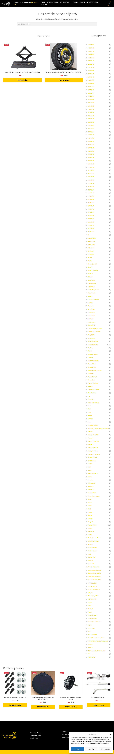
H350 (89, 412)
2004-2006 (91, 90)
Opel (89, 509)
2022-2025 (91, 231)
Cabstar (90, 277)
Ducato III (91, 373)
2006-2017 (91, 119)
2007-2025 (91, 138)
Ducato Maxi (91, 380)
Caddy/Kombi (92, 283)
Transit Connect (92, 615)
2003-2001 (91, 77)
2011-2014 (91, 170)
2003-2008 (91, 83)
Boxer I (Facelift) (92, 264)
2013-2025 (91, 196)
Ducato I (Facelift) (93, 354)
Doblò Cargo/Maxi (93, 341)
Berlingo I (91, 251)
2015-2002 (91, 206)
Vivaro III (90, 647)
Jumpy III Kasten (93, 451)
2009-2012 (91, 154)
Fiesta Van (91, 399)
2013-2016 (91, 190)
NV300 (90, 502)
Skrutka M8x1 (92, 557)
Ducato (90, 351)
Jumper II (90, 438)
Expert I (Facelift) (93, 383)
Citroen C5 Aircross (93, 299)
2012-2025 (91, 186)
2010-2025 (91, 167)
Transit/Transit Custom (95, 622)
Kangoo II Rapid (92, 457)
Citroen (90, 296)
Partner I (90, 515)
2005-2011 (91, 106)
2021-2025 (91, 228)
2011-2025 (91, 177)
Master (90, 470)
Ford (89, 409)
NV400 (90, 506)
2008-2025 (91, 151)
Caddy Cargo (91, 280)
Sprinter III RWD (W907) (94, 580)
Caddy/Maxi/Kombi (93, 290)
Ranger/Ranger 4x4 (93, 541)
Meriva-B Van (91, 483)
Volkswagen (91, 654)
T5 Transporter (92, 586)
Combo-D (90, 306)
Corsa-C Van (91, 309)
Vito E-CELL (91, 628)
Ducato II (90, 357)
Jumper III (91, 444)
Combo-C (90, 302)
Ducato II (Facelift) (93, 360)
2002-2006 (91, 70)
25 (88, 235)
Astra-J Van (91, 244)
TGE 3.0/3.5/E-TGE (93, 596)
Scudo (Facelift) (92, 547)
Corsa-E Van (91, 315)
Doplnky (75, 2)
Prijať (77, 749)
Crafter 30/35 (91, 322)
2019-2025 (91, 225)
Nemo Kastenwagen (94, 496)
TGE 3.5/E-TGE (92, 599)
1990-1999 (91, 45)
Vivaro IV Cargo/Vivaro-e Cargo (96, 651)
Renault (90, 544)
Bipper (90, 257)
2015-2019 (91, 209)
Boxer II (90, 267)
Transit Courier (92, 618)
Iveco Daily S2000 (93, 425)
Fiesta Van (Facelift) (93, 402)
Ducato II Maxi (92, 364)
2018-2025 (91, 222)
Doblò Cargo (91, 338)
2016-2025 (91, 215)
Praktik (90, 528)
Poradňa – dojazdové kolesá (89, 2)
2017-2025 (91, 219)
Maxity (90, 476)
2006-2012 (91, 112)
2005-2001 (91, 99)
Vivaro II (90, 644)
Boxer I (90, 261)
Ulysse (90, 625)
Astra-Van (91, 248)
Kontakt (44, 5)
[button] (110, 734)
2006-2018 (91, 122)
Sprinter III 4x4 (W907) (94, 573)
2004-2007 (91, 93)
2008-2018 (91, 148)
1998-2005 (91, 54)
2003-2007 (91, 80)
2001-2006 (91, 64)
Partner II (90, 518)
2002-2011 (91, 74)
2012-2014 (91, 180)
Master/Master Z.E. (93, 473)
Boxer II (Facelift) (93, 270)
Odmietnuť (91, 749)
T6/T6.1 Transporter (94, 589)
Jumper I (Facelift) (93, 435)
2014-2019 (91, 199)
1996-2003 (91, 51)
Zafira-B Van (91, 657)
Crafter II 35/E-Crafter (94, 331)
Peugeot (90, 522)
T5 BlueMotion (92, 583)
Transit (90, 612)
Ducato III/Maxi (92, 377)
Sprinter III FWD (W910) (94, 576)
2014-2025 (91, 202)
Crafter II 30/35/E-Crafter (95, 328)
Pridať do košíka (22, 80)
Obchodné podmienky (35, 732)
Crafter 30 (90, 319)
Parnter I (90, 512)
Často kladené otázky (35, 735)
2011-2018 (91, 173)
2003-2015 (91, 86)
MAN (89, 467)
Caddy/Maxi (91, 286)
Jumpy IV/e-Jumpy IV (94, 454)
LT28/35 (90, 464)
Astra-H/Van (91, 241)
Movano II (91, 486)
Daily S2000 (91, 335)
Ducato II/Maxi (92, 367)
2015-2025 (91, 212)
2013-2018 (91, 193)
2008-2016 (91, 144)
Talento (90, 593)
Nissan (90, 499)
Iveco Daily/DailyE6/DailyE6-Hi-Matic (98, 428)
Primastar (91, 531)
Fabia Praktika (92, 393)
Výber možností (64, 80)
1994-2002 (91, 48)
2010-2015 (91, 164)
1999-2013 (91, 57)
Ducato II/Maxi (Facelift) (94, 370)
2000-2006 (91, 61)
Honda (90, 415)
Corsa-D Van (91, 312)
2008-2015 (91, 141)
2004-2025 (91, 96)
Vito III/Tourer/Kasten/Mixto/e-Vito (98, 641)
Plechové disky (65, 2)
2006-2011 (91, 109)
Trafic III (90, 609)
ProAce (90, 535)
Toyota (90, 602)
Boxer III (90, 273)
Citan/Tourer (91, 293)
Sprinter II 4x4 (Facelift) (94, 570)
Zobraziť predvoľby (105, 749)
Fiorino (90, 406)
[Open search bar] (110, 1)
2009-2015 (91, 157)
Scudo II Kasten (92, 551)
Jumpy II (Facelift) (93, 447)
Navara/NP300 (92, 493)
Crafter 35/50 (91, 325)
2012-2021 (91, 183)
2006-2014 (91, 115)
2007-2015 (91, 132)
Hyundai (90, 418)
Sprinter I (90, 560)
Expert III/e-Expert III (94, 389)
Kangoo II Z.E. (92, 460)
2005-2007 (91, 103)
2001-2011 (91, 67)
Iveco (89, 422)
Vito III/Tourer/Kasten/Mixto (96, 638)
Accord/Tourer (92, 238)
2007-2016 (91, 135)
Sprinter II (91, 564)
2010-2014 (91, 161)
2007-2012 (91, 128)
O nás (43, 2)
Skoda (89, 554)
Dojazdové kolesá (52, 2)
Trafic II (90, 605)
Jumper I (90, 431)
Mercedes (90, 480)
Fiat (89, 396)
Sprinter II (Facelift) (93, 567)
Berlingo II (91, 254)
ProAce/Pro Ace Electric (95, 538)
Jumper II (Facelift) (93, 441)
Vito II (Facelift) (92, 634)
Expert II (90, 386)
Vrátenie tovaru (34, 738)
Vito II (89, 631)
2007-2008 (91, 125)
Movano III (91, 489)
